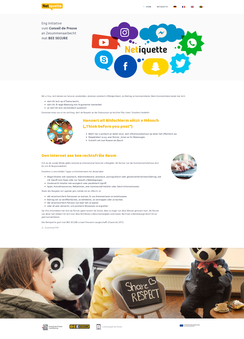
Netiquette (162, 6)
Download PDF (52, 228)
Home (148, 6)
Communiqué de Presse (112, 327)
